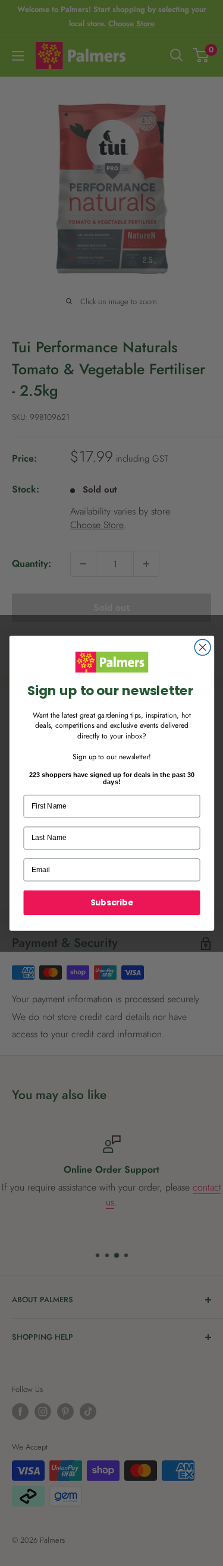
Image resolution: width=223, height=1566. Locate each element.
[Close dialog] (202, 647)
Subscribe (111, 902)
